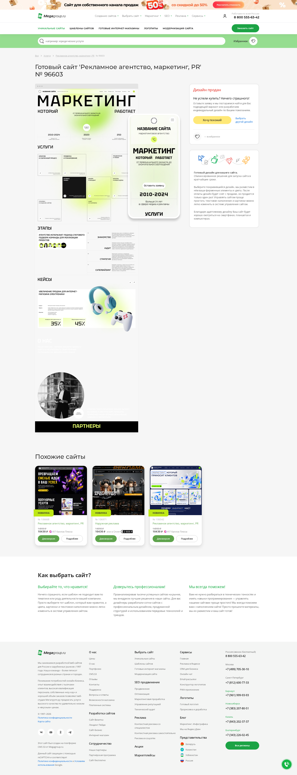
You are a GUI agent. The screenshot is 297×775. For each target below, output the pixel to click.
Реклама (180, 16)
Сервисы (197, 16)
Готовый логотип (189, 704)
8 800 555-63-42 (246, 17)
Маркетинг (152, 16)
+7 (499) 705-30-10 (237, 669)
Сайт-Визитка (96, 719)
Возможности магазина (101, 699)
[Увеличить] (80, 500)
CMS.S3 (93, 674)
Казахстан (191, 749)
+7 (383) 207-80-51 (237, 708)
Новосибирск (233, 703)
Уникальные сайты (51, 28)
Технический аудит (145, 709)
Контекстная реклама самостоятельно (155, 733)
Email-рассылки (188, 679)
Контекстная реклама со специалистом (148, 725)
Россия (189, 760)
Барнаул (230, 691)
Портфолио (95, 668)
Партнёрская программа (102, 755)
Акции (139, 746)
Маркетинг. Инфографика (194, 724)
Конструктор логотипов (193, 684)
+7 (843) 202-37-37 (237, 721)
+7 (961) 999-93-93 (237, 695)
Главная (184, 658)
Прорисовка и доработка (193, 709)
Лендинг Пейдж (97, 724)
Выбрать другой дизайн (244, 120)
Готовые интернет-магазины (119, 28)
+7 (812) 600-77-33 (237, 682)
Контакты (94, 684)
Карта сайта (44, 721)
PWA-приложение (189, 689)
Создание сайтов (106, 16)
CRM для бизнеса (189, 668)
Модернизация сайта (178, 28)
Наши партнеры (98, 749)
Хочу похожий (212, 120)
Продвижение (142, 688)
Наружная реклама (107, 523)
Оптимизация (142, 693)
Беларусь (191, 744)
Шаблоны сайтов (82, 28)
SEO (167, 16)
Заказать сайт (245, 28)
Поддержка (95, 689)
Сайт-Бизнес (95, 730)
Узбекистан (192, 755)
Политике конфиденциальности (55, 761)
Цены (92, 658)
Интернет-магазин (99, 735)
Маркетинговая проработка (150, 699)
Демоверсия (48, 538)
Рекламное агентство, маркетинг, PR (61, 523)
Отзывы (93, 679)
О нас (92, 663)
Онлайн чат (186, 674)
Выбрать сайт (130, 16)
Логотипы (151, 28)
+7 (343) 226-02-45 (237, 735)
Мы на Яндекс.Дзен (190, 729)
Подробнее (72, 538)
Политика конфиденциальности (55, 717)
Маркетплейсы (145, 755)
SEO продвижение (147, 682)
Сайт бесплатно (97, 760)
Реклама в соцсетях (145, 738)
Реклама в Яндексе (190, 663)
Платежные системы (100, 705)
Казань (229, 716)
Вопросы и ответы (99, 694)
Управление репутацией (148, 704)
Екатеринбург (233, 730)
